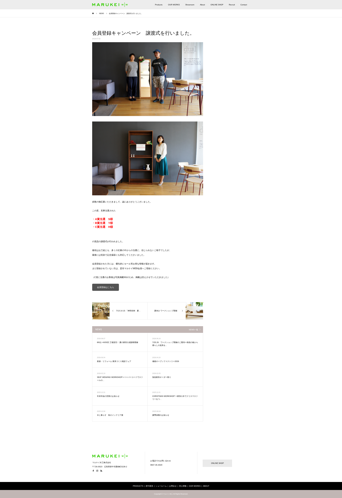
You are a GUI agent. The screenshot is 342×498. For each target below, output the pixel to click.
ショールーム (161, 486)
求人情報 (182, 486)
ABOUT (206, 486)
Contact (243, 5)
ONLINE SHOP (217, 5)
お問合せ (173, 486)
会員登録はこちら (105, 287)
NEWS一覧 (193, 330)
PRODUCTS (138, 486)
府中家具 (149, 486)
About (202, 5)
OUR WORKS (174, 5)
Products (158, 5)
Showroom (189, 5)
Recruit (232, 5)
